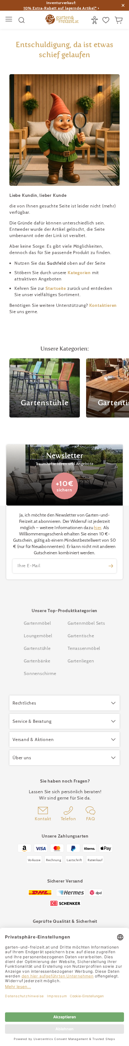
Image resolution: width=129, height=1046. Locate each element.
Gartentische (81, 636)
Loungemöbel (38, 636)
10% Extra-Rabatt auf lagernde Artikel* (59, 8)
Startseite (56, 288)
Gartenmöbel (37, 623)
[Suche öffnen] (21, 20)
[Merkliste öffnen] (106, 20)
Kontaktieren (103, 305)
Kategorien (80, 272)
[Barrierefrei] (95, 20)
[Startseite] (62, 20)
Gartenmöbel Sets (86, 623)
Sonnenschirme (40, 673)
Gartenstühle (37, 648)
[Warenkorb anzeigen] (119, 20)
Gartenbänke (37, 661)
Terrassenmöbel (84, 648)
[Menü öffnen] (9, 20)
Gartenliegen (81, 661)
